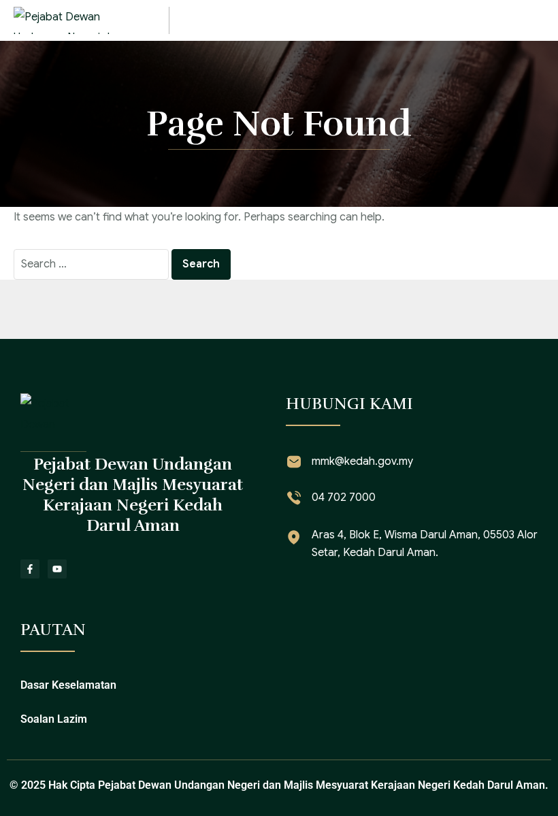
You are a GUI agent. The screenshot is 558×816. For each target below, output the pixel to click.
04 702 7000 (344, 497)
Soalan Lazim (53, 719)
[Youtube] (57, 568)
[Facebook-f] (29, 568)
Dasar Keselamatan (68, 685)
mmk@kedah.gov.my (362, 461)
